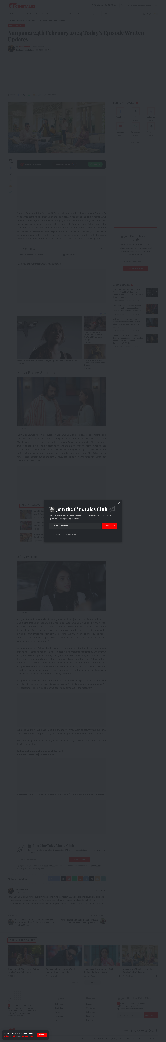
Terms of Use (27, 1036)
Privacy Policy (10, 1036)
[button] (42, 1035)
